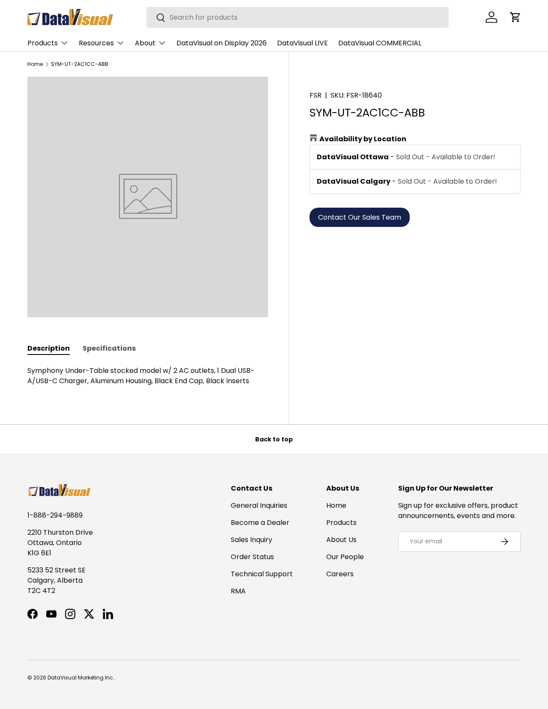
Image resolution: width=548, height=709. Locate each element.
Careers (340, 574)
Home (35, 64)
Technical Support (262, 574)
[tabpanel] (147, 376)
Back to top (274, 439)
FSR (316, 95)
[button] (515, 17)
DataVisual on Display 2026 (221, 43)
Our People (345, 557)
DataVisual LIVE (302, 43)
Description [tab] (48, 348)
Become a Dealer (260, 522)
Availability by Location (362, 139)
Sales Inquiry (251, 540)
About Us (341, 540)
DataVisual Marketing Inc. (81, 677)
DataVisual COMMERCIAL (379, 43)
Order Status (252, 557)
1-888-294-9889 (55, 515)
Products (42, 43)
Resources (96, 43)
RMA (238, 591)
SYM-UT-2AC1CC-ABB (79, 64)
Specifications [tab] (109, 348)
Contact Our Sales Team (359, 217)
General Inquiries (259, 505)
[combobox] (297, 17)
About (145, 43)
